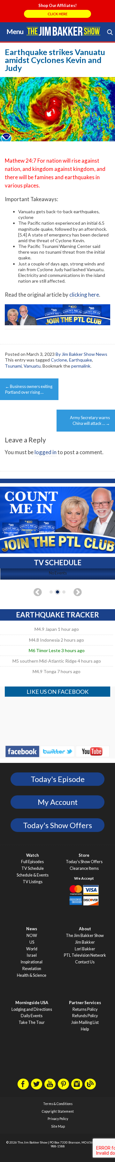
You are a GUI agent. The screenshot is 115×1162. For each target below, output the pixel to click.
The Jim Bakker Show (85, 935)
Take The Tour (32, 1022)
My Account (58, 802)
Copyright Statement (58, 1111)
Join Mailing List (85, 1022)
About (85, 928)
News (31, 928)
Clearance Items (84, 868)
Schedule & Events (33, 875)
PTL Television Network (85, 955)
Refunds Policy (85, 1015)
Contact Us (85, 962)
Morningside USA (31, 1002)
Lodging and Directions (32, 1009)
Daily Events (31, 1015)
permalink (80, 366)
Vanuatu (32, 366)
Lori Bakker (85, 949)
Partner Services (85, 1002)
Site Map (58, 1126)
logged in (45, 452)
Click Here (57, 14)
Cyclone (59, 360)
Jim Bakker (63, 31)
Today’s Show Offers (84, 861)
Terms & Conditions (58, 1104)
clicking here (84, 294)
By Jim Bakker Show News (81, 354)
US (31, 942)
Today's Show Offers (57, 825)
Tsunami (13, 366)
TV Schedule (32, 868)
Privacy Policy (58, 1119)
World (31, 949)
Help (85, 1029)
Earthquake (80, 360)
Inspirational (31, 962)
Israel (32, 955)
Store (84, 855)
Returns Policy (85, 1009)
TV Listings (32, 881)
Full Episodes (32, 861)
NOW (32, 935)
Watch (32, 855)
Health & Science (31, 975)
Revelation (31, 968)
